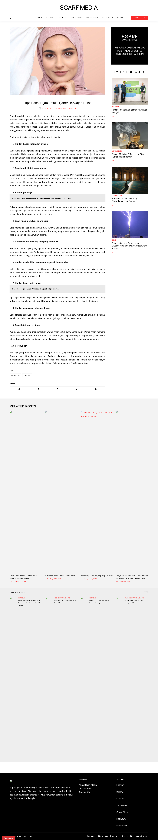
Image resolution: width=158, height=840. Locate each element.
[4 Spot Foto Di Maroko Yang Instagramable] (119, 678)
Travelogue (76, 18)
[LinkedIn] (57, 389)
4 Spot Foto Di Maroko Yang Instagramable (134, 601)
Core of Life (117, 195)
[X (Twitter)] (38, 389)
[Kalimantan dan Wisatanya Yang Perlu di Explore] (48, 678)
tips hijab (27, 375)
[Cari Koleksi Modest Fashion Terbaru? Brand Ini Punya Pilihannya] (26, 491)
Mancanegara (130, 598)
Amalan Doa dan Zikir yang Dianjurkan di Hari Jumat (124, 199)
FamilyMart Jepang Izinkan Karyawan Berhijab (129, 111)
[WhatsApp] (95, 389)
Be (117, 792)
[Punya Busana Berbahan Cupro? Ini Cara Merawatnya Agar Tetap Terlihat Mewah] (132, 491)
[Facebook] (19, 389)
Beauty (49, 18)
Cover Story (92, 18)
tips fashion (15, 375)
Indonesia (57, 598)
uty (121, 792)
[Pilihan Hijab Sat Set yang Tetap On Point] (97, 491)
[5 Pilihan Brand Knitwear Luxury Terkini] (61, 491)
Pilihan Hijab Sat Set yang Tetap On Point (96, 576)
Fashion (38, 18)
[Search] (10, 18)
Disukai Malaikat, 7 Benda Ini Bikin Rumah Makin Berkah (128, 155)
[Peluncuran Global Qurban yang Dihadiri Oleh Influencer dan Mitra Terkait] (13, 678)
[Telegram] (76, 389)
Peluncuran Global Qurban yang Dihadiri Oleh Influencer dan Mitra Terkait (29, 602)
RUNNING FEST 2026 (140, 18)
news (114, 240)
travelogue (65, 598)
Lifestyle (62, 18)
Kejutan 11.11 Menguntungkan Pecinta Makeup (99, 601)
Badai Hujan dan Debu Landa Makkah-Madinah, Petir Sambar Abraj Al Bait (129, 246)
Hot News (105, 18)
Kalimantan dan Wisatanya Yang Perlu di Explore (65, 601)
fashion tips (72, 108)
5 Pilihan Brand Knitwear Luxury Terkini (60, 576)
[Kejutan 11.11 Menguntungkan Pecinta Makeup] (84, 678)
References (117, 18)
